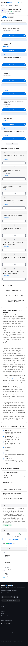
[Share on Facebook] (11, 543)
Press (2, 613)
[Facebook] (11, 597)
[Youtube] (8, 597)
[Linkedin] (14, 597)
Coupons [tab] (10, 17)
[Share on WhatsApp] (7, 543)
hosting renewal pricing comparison (14, 378)
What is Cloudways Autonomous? (10, 486)
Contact (3, 608)
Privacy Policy (20, 641)
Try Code (14, 162)
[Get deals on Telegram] (18, 2)
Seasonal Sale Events (5, 618)
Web (6, 5)
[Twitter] (5, 597)
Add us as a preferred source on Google (12, 600)
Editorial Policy (13, 641)
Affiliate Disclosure (5, 641)
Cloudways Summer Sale (13, 143)
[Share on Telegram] (9, 543)
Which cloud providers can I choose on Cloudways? (11, 476)
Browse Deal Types (5, 615)
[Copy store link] (14, 543)
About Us (3, 606)
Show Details (5, 32)
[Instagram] (2, 597)
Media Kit (3, 611)
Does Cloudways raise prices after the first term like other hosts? (12, 481)
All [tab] (4, 17)
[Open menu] (25, 2)
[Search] (21, 2)
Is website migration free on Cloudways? (12, 489)
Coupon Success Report (6, 620)
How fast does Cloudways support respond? (13, 498)
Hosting (10, 5)
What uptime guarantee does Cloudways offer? (12, 494)
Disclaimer (3, 643)
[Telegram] (17, 597)
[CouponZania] (14, 585)
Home (2, 5)
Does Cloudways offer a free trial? (10, 472)
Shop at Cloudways (13, 539)
